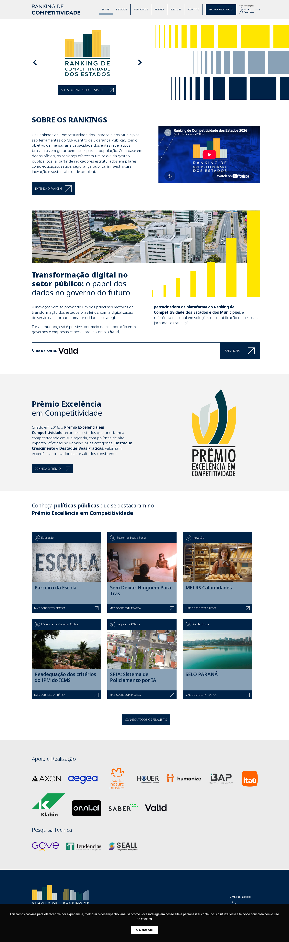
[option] (144, 62)
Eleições (175, 9)
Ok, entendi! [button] (144, 929)
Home (106, 9)
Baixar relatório (221, 9)
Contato (193, 9)
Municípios (141, 9)
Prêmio (159, 9)
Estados (121, 9)
